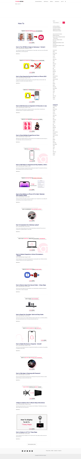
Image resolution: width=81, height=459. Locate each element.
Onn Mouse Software (56, 26)
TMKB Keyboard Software (57, 30)
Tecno (54, 91)
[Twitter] (25, 451)
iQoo (53, 62)
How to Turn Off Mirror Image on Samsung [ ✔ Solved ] (30, 47)
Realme (54, 83)
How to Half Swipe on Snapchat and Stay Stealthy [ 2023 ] (31, 164)
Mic (53, 68)
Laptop (54, 65)
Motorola (54, 71)
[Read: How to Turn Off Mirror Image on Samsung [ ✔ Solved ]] (32, 36)
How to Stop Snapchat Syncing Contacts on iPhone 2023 (31, 76)
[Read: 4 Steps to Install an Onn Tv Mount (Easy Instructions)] (32, 392)
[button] (48, 1)
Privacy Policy (48, 450)
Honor (54, 56)
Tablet (54, 89)
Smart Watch (55, 88)
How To (17, 48)
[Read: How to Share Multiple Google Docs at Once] (32, 125)
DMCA (52, 450)
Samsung (54, 86)
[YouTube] (30, 451)
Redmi (54, 85)
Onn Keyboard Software (56, 27)
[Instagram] (27, 451)
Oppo (54, 80)
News (54, 74)
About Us (59, 450)
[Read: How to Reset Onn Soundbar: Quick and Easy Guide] (32, 304)
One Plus (54, 77)
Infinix (54, 60)
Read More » (18, 53)
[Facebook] (22, 451)
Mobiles (54, 125)
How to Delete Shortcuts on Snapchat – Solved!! (29, 344)
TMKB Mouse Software (56, 29)
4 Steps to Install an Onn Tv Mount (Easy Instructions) (30, 402)
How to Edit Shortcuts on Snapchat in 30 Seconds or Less (31, 106)
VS (53, 94)
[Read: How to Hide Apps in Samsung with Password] (32, 363)
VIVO (53, 92)
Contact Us (56, 450)
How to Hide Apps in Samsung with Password (28, 373)
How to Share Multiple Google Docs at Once (27, 135)
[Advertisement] (40, 11)
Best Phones (55, 53)
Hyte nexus (54, 59)
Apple (54, 51)
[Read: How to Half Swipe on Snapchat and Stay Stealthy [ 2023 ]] (32, 154)
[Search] (64, 23)
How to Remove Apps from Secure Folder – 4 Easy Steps (31, 285)
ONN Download (55, 79)
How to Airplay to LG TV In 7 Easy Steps (26, 432)
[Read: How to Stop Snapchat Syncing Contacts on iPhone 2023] (32, 66)
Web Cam (54, 95)
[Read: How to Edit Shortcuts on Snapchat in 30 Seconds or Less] (32, 95)
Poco (53, 82)
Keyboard (54, 63)
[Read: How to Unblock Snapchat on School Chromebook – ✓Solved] (32, 244)
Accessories (55, 50)
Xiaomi (54, 97)
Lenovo (54, 66)
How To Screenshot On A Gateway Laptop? (27, 225)
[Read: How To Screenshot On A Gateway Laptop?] (32, 214)
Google (54, 54)
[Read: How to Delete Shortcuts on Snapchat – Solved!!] (32, 333)
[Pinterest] (32, 451)
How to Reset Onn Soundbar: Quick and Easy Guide (29, 314)
